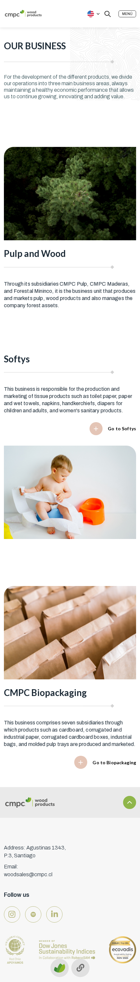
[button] (127, 13)
